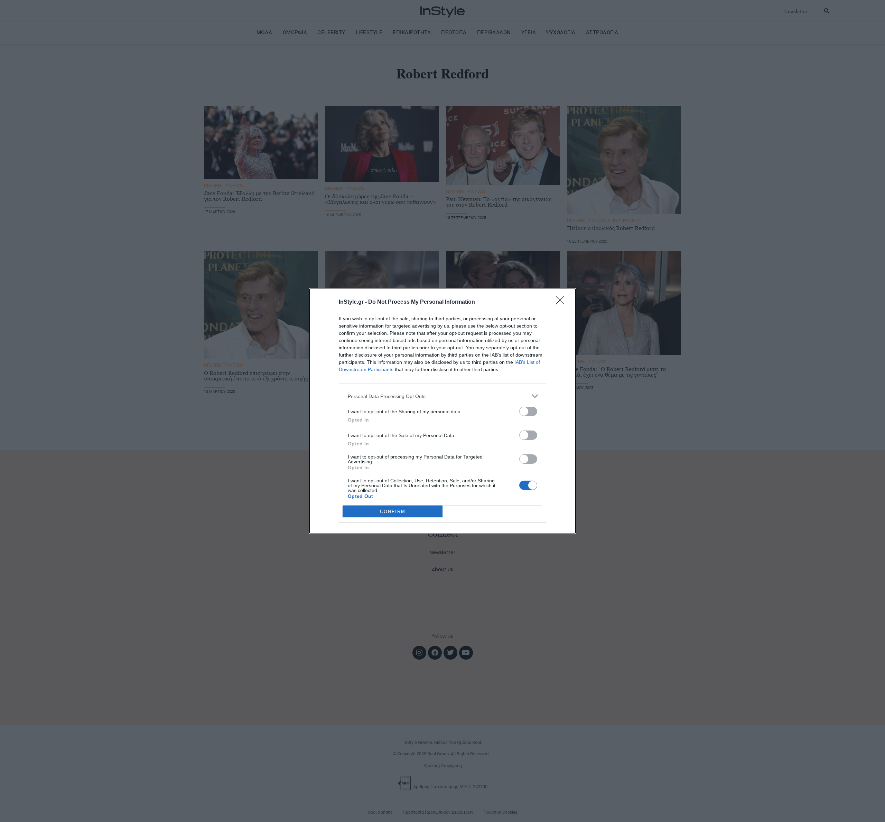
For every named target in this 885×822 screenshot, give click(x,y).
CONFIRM (393, 511)
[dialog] (442, 411)
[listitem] (442, 396)
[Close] (562, 302)
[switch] (528, 411)
